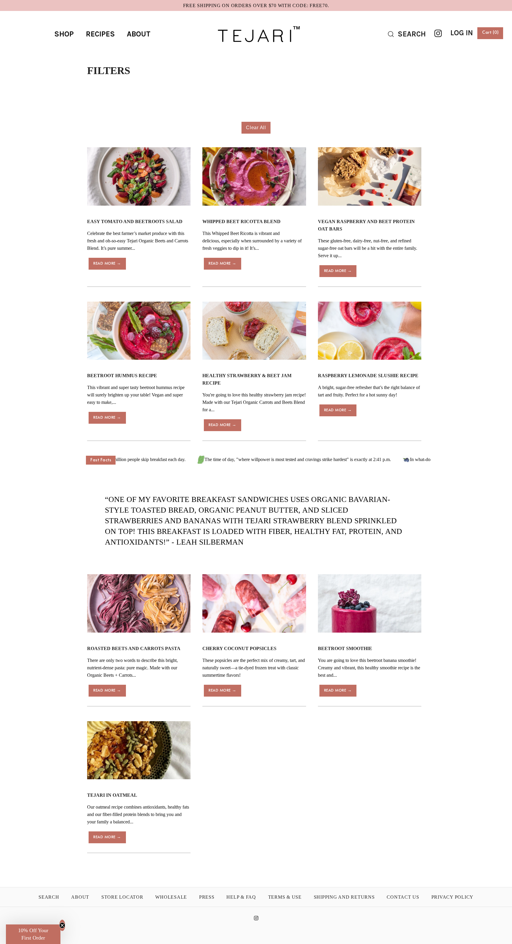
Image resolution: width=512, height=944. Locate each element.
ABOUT (139, 34)
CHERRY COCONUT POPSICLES (239, 648)
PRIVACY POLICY (452, 897)
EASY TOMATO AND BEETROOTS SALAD (135, 221)
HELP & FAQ (241, 897)
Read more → (107, 263)
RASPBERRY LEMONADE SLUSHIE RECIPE (368, 375)
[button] (33, 934)
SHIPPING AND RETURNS (344, 897)
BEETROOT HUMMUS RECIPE (122, 375)
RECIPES (100, 34)
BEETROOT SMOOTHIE (345, 648)
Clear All (256, 127)
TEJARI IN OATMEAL (112, 795)
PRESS (207, 897)
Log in (461, 32)
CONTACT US (403, 897)
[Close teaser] (62, 925)
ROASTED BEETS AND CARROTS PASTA (133, 648)
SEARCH (49, 897)
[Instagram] (438, 33)
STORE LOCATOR (122, 897)
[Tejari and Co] (256, 20)
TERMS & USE (285, 897)
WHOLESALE (171, 897)
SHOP (64, 34)
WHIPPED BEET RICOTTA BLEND (241, 221)
